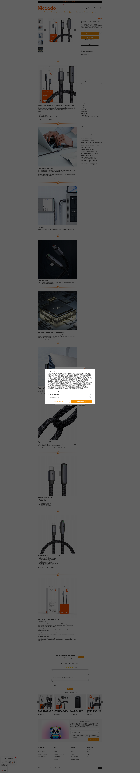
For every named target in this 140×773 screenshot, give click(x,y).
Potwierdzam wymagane (58, 401)
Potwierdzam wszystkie (81, 401)
